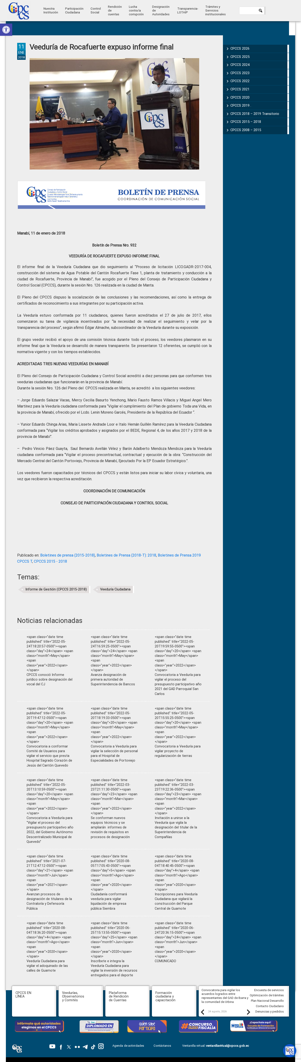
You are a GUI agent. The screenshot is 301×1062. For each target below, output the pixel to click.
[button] (6, 30)
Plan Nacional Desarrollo (267, 1000)
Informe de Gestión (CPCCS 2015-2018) (56, 589)
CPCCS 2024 (240, 65)
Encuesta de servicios (269, 990)
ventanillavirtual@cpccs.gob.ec (227, 1045)
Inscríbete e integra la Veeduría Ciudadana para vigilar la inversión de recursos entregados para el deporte (114, 968)
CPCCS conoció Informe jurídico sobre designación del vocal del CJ (49, 679)
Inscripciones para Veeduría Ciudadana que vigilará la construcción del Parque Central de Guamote (176, 901)
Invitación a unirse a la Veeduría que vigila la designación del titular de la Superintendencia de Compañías (176, 827)
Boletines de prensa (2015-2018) (67, 555)
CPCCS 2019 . (240, 105)
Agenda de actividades (128, 1045)
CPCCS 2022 (240, 81)
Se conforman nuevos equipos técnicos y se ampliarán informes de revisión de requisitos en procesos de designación (110, 827)
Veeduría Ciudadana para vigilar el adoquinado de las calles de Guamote (47, 966)
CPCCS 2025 (240, 57)
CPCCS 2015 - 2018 (50, 561)
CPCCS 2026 (240, 48)
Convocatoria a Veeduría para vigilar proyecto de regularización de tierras (178, 751)
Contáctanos (163, 1045)
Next (248, 1011)
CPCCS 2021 (240, 89)
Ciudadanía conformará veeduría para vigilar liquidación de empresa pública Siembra (109, 901)
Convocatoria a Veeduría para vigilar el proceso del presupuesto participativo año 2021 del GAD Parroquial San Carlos (178, 684)
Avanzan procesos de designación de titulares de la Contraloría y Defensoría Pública (49, 901)
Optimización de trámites (267, 995)
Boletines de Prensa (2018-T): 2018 (126, 555)
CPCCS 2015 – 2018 (245, 122)
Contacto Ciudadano (270, 1006)
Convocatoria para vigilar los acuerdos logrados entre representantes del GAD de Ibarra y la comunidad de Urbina (225, 996)
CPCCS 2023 (240, 73)
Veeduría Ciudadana (115, 589)
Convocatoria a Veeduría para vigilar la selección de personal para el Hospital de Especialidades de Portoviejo (114, 753)
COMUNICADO (165, 961)
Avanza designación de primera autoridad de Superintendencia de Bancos (113, 679)
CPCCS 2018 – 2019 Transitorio (254, 114)
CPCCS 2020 (240, 97)
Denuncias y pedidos (269, 1011)
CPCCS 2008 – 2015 (245, 130)
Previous (202, 1011)
